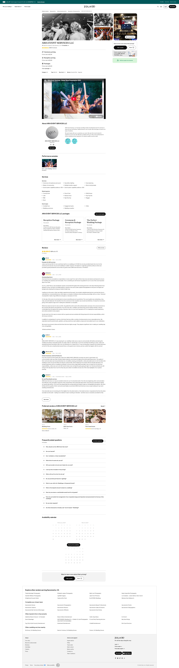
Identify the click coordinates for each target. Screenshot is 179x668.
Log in (116, 644)
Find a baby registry (119, 648)
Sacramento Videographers (128, 607)
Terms (35, 1)
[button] (130, 37)
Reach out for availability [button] (73, 544)
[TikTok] (124, 658)
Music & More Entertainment (64, 617)
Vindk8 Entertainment (95, 623)
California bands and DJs (61, 11)
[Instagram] (51, 145)
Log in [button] (165, 6)
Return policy (70, 649)
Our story (27, 640)
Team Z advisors (71, 653)
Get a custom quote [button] (100, 214)
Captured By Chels (62, 598)
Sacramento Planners (62, 607)
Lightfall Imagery (61, 595)
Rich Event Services (127, 623)
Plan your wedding (7, 6)
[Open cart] (161, 6)
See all (102, 406)
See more (56, 239)
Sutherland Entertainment (63, 623)
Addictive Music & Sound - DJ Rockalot (35, 617)
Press (26, 651)
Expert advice (18, 6)
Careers (27, 649)
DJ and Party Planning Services (97, 619)
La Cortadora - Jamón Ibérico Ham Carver (132, 595)
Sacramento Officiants (63, 610)
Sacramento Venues (30, 605)
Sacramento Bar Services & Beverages (34, 610)
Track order (70, 645)
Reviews (27, 645)
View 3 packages (46, 68)
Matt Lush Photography (95, 593)
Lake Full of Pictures (95, 595)
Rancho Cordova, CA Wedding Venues (67, 630)
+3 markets (64, 45)
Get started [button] (172, 6)
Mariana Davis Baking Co (128, 598)
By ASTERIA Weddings (95, 598)
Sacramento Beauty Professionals (98, 605)
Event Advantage (29, 619)
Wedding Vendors (45, 11)
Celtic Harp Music (94, 617)
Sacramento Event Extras (96, 610)
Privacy (26, 665)
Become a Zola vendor (30, 642)
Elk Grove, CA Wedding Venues (33, 630)
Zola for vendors (173, 1)
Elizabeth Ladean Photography (65, 593)
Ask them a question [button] (97, 441)
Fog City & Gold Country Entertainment (35, 623)
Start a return (70, 647)
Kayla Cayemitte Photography (129, 593)
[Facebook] (115, 658)
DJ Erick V (124, 617)
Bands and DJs (53, 11)
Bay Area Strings (126, 619)
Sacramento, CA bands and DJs (74, 11)
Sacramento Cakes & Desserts (97, 607)
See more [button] (46, 399)
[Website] (53, 145)
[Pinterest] (117, 658)
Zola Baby (162, 1)
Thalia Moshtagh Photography (32, 593)
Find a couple (27, 6)
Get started (118, 653)
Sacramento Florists (127, 605)
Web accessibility (51, 665)
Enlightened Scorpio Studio (32, 598)
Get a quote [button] (52, 148)
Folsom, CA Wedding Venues (97, 630)
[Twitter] (120, 658)
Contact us (70, 651)
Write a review (101, 247)
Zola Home (167, 1)
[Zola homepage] (89, 6)
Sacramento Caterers (30, 607)
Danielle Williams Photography (33, 595)
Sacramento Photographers (64, 605)
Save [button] (78, 578)
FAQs (68, 642)
